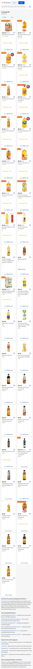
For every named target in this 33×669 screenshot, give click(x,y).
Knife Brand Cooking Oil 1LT (8, 623)
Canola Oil (4, 646)
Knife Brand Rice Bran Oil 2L (8, 615)
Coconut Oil (4, 642)
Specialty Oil (4, 654)
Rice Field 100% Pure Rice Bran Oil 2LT (11, 634)
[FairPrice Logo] (7, 3)
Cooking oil (4, 601)
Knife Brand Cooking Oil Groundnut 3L (11, 619)
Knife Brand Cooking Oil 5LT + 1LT (9, 630)
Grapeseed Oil (4, 650)
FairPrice (21, 662)
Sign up (14, 2)
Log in (21, 2)
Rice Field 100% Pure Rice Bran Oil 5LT (11, 626)
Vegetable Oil (4, 648)
